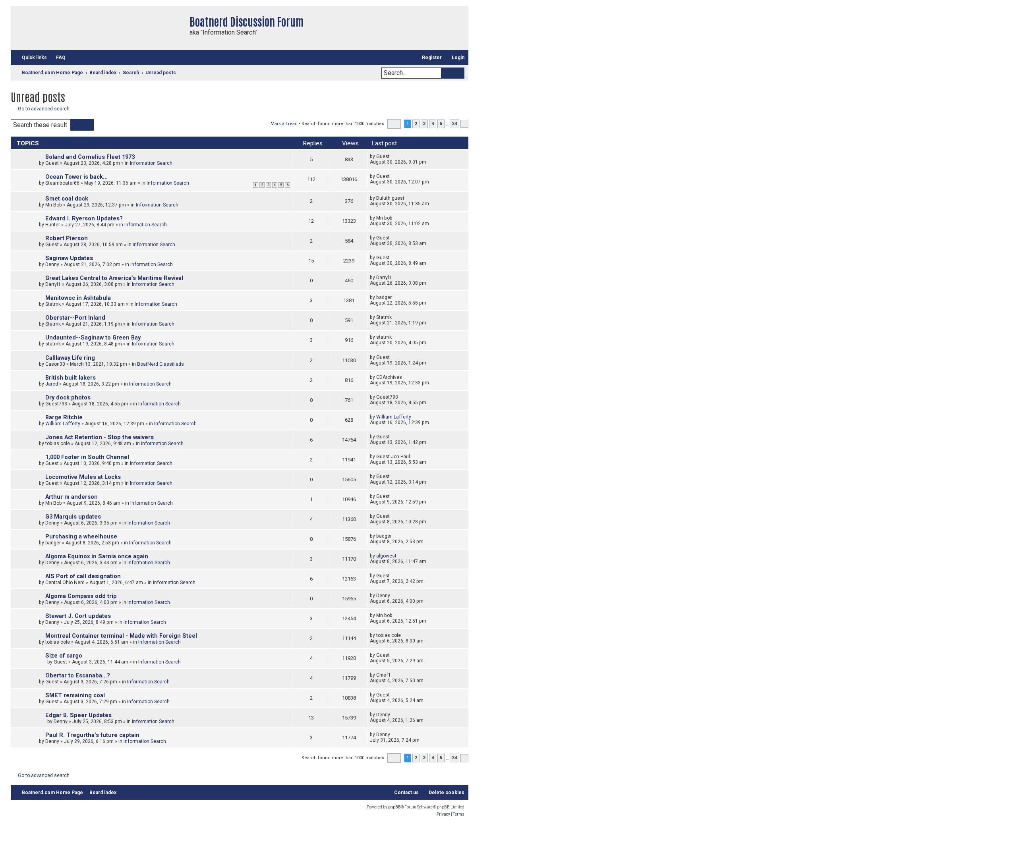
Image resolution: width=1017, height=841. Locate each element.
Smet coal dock (66, 198)
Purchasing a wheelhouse (81, 536)
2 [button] (416, 123)
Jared (51, 384)
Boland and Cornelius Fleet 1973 (90, 157)
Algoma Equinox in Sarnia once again (96, 556)
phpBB (394, 807)
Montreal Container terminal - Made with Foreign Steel (121, 636)
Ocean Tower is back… (76, 177)
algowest (386, 556)
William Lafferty (62, 423)
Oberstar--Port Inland (75, 317)
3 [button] (424, 123)
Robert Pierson (66, 238)
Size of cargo (63, 655)
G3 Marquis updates (73, 516)
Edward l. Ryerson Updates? (84, 218)
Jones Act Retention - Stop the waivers (99, 437)
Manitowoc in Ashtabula (78, 298)
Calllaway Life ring (70, 358)
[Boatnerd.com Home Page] (98, 28)
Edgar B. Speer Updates (78, 715)
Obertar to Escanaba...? (77, 675)
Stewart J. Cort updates (78, 616)
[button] (394, 123)
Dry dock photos (68, 397)
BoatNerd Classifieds (160, 364)
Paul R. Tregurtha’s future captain (92, 735)
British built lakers (70, 377)
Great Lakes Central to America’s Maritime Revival (114, 278)
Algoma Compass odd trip (81, 596)
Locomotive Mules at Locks (83, 477)
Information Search (151, 163)
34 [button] (454, 123)
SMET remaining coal (75, 695)
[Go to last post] (393, 156)
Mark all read (284, 123)
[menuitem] (57, 57)
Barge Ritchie (64, 417)
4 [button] (432, 123)
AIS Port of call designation (83, 576)
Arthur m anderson (71, 497)
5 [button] (441, 123)
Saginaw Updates (69, 258)
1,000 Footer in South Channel (87, 457)
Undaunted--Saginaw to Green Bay (93, 337)
